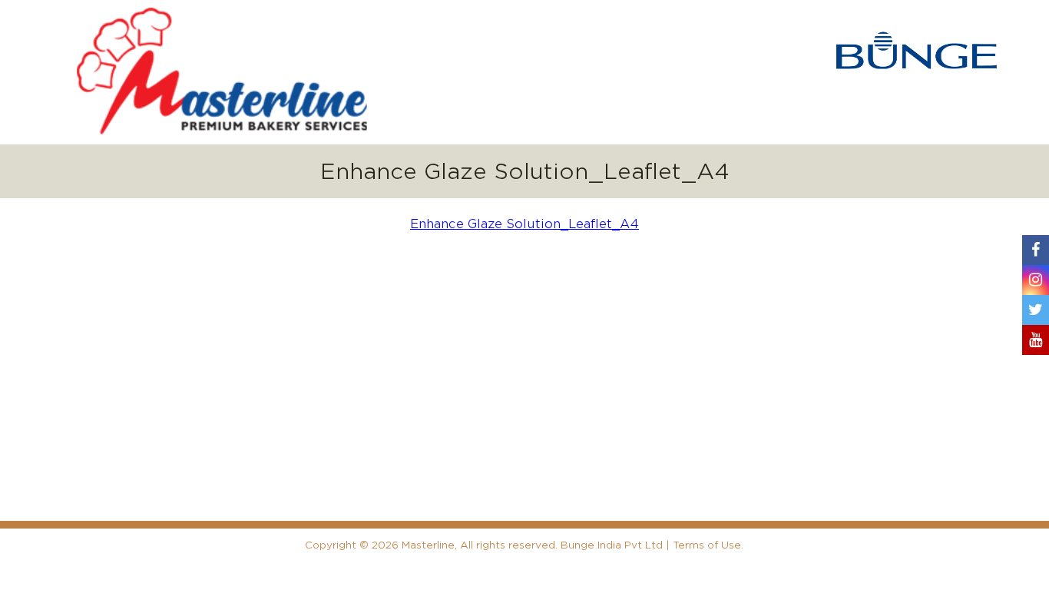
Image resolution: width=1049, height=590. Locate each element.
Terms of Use (707, 545)
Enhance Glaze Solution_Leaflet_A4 (524, 224)
